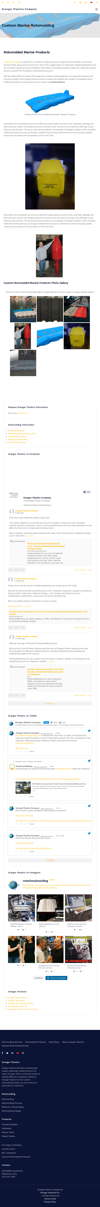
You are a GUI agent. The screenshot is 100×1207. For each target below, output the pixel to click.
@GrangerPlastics (47, 734)
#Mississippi (85, 821)
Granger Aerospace (16, 1000)
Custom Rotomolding (17, 436)
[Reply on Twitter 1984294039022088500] (17, 824)
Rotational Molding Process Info (21, 433)
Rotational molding (12, 62)
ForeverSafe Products (17, 1006)
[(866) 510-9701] (8, 2)
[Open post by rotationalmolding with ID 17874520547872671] (78, 949)
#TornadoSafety (73, 821)
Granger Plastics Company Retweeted (29, 761)
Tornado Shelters (10, 1124)
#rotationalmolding (36, 779)
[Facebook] (74, 2)
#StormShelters (47, 821)
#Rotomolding (21, 748)
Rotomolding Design (17, 442)
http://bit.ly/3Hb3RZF (24, 843)
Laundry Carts (8, 1149)
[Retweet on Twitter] (14, 761)
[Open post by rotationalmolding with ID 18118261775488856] (49, 907)
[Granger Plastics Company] (15, 495)
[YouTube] (91, 2)
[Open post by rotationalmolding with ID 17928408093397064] (21, 907)
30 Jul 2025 (60, 836)
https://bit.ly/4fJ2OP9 (24, 743)
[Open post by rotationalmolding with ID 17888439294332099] (78, 907)
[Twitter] (80, 2)
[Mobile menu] (96, 9)
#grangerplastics (73, 779)
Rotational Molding (16, 430)
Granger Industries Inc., (18, 997)
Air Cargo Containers (12, 1145)
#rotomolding (21, 779)
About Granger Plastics (73, 1042)
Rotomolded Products (35, 1042)
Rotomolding (8, 1099)
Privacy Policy (50, 1202)
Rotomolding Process (12, 1103)
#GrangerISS (60, 821)
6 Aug (58, 733)
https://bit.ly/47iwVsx (24, 815)
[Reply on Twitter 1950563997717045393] (17, 851)
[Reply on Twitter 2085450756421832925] (17, 751)
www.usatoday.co (15, 606)
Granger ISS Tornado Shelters (21, 1003)
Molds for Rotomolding (18, 439)
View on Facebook (80, 570)
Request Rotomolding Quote (15, 1045)
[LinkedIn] (86, 2)
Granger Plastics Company (19, 9)
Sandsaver (7, 1128)
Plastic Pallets (8, 1136)
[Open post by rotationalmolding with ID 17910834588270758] (49, 949)
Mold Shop (54, 1042)
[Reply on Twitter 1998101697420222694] (17, 796)
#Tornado (19, 821)
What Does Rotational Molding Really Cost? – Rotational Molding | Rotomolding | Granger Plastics (46, 546)
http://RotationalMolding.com (27, 735)
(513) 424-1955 (8, 1177)
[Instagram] (97, 2)
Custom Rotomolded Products (16, 1157)
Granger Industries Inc (50, 1192)
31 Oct (58, 808)
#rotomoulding (58, 779)
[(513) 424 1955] (3, 2)
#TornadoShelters (32, 821)
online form (22, 413)
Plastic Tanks (8, 1132)
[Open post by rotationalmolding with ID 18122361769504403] (21, 949)
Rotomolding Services (12, 1042)
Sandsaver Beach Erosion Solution (23, 1009)
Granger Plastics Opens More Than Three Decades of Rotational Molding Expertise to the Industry (45, 672)
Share (90, 570)
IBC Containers (9, 1153)
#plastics (48, 779)
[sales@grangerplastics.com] (15, 2)
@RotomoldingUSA (40, 767)
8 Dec (52, 766)
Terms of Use (50, 1199)
